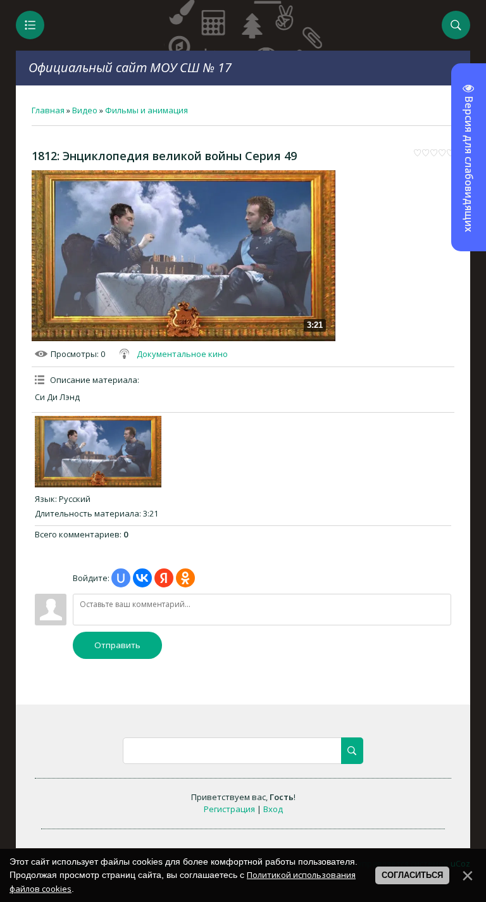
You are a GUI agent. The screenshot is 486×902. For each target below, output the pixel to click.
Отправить (117, 645)
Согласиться (412, 875)
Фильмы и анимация (146, 110)
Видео (84, 110)
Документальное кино (182, 354)
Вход (273, 809)
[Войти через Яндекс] (163, 577)
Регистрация (229, 809)
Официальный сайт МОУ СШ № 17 (130, 67)
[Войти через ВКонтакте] (142, 577)
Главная (48, 110)
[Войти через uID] (120, 577)
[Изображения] (98, 451)
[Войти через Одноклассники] (185, 577)
